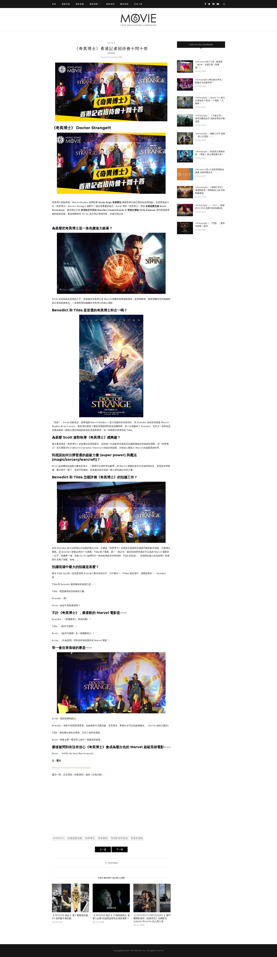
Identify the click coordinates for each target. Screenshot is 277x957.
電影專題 (80, 4)
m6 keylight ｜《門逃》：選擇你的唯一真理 (210, 224)
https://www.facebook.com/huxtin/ (71, 767)
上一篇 (103, 849)
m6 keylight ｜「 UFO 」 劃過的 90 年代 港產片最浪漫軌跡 (210, 206)
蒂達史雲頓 (137, 838)
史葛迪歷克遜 (75, 838)
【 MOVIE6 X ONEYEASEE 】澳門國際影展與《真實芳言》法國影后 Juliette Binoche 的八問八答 (152, 918)
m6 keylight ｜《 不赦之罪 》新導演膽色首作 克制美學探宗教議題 (210, 118)
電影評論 (66, 4)
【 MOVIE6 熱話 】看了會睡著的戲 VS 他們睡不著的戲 (70, 917)
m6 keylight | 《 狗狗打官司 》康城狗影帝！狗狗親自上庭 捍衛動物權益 (210, 190)
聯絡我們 (110, 4)
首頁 (54, 4)
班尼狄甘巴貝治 (119, 838)
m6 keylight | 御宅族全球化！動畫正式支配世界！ (209, 81)
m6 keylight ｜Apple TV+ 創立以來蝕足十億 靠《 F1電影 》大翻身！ (210, 100)
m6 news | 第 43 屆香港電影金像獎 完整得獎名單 (209, 171)
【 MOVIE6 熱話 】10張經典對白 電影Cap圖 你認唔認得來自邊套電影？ (111, 917)
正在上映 (138, 4)
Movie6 (113, 863)
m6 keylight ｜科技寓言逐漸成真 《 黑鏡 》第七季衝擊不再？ (210, 153)
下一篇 (119, 849)
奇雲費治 (103, 838)
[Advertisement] (111, 809)
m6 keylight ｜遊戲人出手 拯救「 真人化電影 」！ (210, 135)
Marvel (58, 838)
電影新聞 (94, 4)
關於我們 (124, 4)
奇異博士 (90, 838)
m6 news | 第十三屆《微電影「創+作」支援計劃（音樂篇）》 (209, 64)
